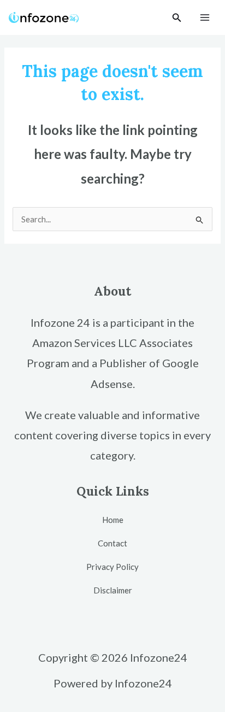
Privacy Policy (112, 567)
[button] (177, 18)
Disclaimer (112, 590)
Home (112, 520)
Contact (112, 543)
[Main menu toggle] (205, 18)
